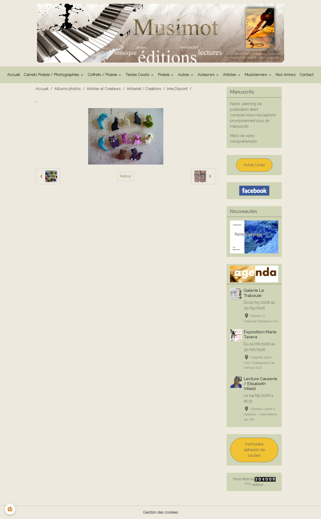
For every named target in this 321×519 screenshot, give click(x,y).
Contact (307, 74)
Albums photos (67, 88)
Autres (184, 74)
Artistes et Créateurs (104, 88)
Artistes (230, 74)
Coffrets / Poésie (103, 74)
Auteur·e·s (206, 74)
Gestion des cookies (160, 512)
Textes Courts (137, 74)
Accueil (13, 74)
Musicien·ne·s (256, 74)
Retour (125, 176)
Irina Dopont (177, 88)
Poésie (164, 74)
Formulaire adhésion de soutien (254, 450)
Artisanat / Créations (144, 88)
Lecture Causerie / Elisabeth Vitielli (260, 383)
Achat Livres (254, 165)
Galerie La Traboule (254, 293)
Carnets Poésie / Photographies (52, 74)
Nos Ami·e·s (286, 74)
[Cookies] (10, 509)
